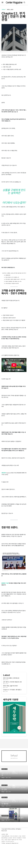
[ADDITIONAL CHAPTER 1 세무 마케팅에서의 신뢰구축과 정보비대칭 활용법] (14, 801)
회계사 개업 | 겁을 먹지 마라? (10, 686)
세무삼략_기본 (4, 785)
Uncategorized (5, 815)
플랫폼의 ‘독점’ (5, 583)
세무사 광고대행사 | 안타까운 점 (11, 678)
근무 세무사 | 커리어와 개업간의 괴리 (12, 682)
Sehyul (3, 9)
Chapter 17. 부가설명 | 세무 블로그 (12, 690)
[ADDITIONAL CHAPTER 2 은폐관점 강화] (14, 787)
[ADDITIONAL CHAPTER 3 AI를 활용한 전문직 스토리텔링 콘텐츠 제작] (14, 772)
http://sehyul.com (14, 758)
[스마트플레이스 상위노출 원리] (14, 815)
